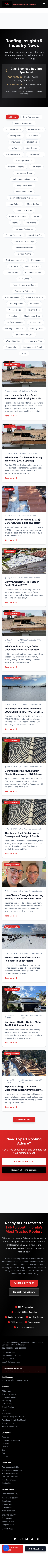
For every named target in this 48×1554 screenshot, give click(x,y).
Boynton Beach (7, 1504)
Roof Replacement (31, 117)
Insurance (13, 266)
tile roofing (32, 142)
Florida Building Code (24, 335)
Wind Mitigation (13, 341)
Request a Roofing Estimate (24, 1170)
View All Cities (7, 1529)
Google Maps (7, 1380)
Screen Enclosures (24, 210)
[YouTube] (21, 1539)
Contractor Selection (24, 291)
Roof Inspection (16, 303)
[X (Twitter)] (38, 1539)
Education (34, 303)
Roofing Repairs (12, 297)
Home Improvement (18, 216)
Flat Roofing (6, 1410)
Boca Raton (6, 1501)
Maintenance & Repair (33, 347)
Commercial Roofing (9, 1397)
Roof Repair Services (10, 1473)
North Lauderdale (13, 129)
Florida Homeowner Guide (24, 285)
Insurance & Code (24, 191)
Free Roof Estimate (9, 1480)
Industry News (11, 272)
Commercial (11, 347)
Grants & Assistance (24, 123)
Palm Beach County (34, 272)
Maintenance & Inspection (24, 179)
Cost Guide (24, 279)
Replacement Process (10, 1426)
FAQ (3, 1453)
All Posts (12, 117)
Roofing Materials (13, 154)
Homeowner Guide (24, 173)
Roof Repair (6, 1413)
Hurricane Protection (24, 229)
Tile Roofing (31, 223)
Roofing (15, 223)
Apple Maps (17, 1380)
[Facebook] (10, 1539)
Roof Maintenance (14, 322)
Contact (5, 1456)
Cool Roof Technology (24, 241)
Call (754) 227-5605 (24, 1283)
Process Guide (15, 310)
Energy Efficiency (13, 235)
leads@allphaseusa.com (11, 1362)
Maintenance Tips (32, 316)
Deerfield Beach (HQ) (10, 1494)
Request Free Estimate (24, 1292)
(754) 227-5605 (8, 1359)
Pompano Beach (8, 1525)
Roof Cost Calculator (9, 1477)
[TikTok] (32, 1539)
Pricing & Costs (32, 266)
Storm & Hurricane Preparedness (24, 198)
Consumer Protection (24, 247)
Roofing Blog (7, 1483)
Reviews (5, 1447)
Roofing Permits (24, 254)
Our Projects (6, 1443)
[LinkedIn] (26, 1539)
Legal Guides (14, 204)
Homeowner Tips (34, 341)
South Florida (35, 322)
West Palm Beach (8, 1511)
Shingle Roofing (35, 235)
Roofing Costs (36, 328)
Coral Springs (7, 1518)
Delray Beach (7, 1507)
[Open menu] (43, 4)
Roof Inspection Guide (10, 1467)
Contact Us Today (22, 1161)
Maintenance (37, 260)
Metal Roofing (33, 204)
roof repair (33, 135)
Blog (3, 1450)
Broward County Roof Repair (13, 1417)
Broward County (35, 129)
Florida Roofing (35, 154)
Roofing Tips (34, 310)
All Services (6, 1391)
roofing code (15, 135)
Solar (24, 353)
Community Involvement (11, 1440)
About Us (5, 1437)
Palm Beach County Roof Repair (14, 1420)
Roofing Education (24, 160)
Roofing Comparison (14, 328)
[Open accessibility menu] (6, 1548)
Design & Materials (24, 185)
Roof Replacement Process (12, 1470)
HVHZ (36, 216)
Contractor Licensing (15, 260)
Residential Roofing (15, 167)
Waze (26, 1380)
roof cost (15, 148)
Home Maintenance (34, 297)
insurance (15, 142)
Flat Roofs (36, 167)
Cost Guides (31, 148)
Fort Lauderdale (8, 1521)
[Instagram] (15, 1539)
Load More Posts (24, 1119)
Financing (13, 316)
